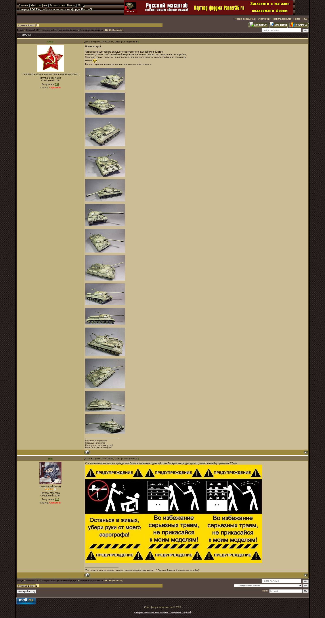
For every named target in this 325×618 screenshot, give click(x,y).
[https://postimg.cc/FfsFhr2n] (105, 355)
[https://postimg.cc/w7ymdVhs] (105, 200)
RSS (304, 18)
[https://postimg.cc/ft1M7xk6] (105, 432)
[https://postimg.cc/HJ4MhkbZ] (105, 175)
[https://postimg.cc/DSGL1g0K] (105, 145)
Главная (24, 5)
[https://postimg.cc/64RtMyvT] (105, 410)
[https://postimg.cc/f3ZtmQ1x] (105, 251)
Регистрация (57, 5)
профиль (42, 5)
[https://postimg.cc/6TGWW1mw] (105, 387)
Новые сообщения (245, 18)
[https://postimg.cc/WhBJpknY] (105, 304)
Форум (20, 30)
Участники (264, 18)
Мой (33, 5)
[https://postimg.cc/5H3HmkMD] (105, 279)
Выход (71, 5)
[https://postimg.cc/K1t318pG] (105, 225)
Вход (81, 5)
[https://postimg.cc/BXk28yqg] (105, 89)
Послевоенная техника (91, 30)
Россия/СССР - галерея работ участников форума (52, 30)
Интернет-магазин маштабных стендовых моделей (162, 612)
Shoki (50, 41)
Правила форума (281, 18)
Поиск (296, 18)
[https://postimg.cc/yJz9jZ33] (105, 114)
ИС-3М (108, 30)
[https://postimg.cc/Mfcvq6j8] (105, 324)
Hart (50, 458)
